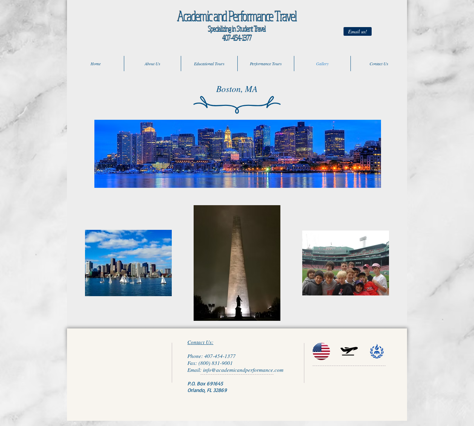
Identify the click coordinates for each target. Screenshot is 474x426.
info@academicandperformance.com (243, 369)
